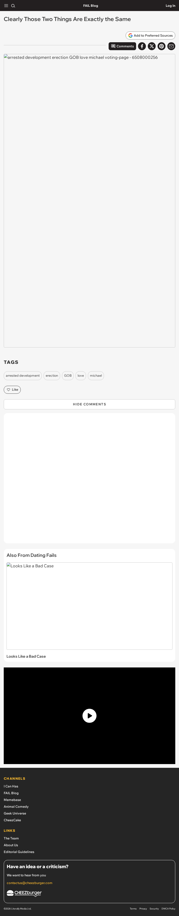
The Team (11, 838)
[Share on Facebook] (142, 46)
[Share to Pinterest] (161, 46)
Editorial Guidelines (19, 852)
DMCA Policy (168, 908)
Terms (133, 908)
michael (96, 375)
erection (52, 375)
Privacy (143, 908)
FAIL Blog (90, 6)
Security (154, 908)
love (81, 375)
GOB (68, 375)
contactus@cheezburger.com (29, 883)
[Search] (13, 5)
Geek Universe (15, 813)
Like (15, 389)
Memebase (12, 800)
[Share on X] (152, 46)
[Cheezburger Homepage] (89, 894)
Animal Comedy (16, 806)
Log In (170, 6)
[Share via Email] (171, 46)
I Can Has (11, 786)
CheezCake (12, 820)
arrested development (23, 375)
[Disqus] (89, 480)
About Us (11, 845)
